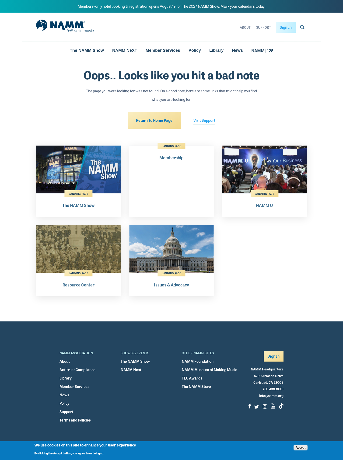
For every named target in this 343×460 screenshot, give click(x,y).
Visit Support (204, 120)
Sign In (286, 27)
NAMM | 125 (262, 50)
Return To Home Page (154, 120)
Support (263, 27)
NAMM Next (131, 369)
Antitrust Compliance (77, 369)
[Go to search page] (302, 28)
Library (216, 50)
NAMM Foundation (198, 361)
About (245, 27)
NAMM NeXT (124, 50)
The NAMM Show (87, 50)
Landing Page (78, 193)
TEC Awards (192, 378)
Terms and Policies (75, 420)
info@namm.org (271, 395)
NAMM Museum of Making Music (209, 369)
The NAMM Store (196, 386)
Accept (300, 447)
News (237, 50)
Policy (195, 50)
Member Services (163, 50)
